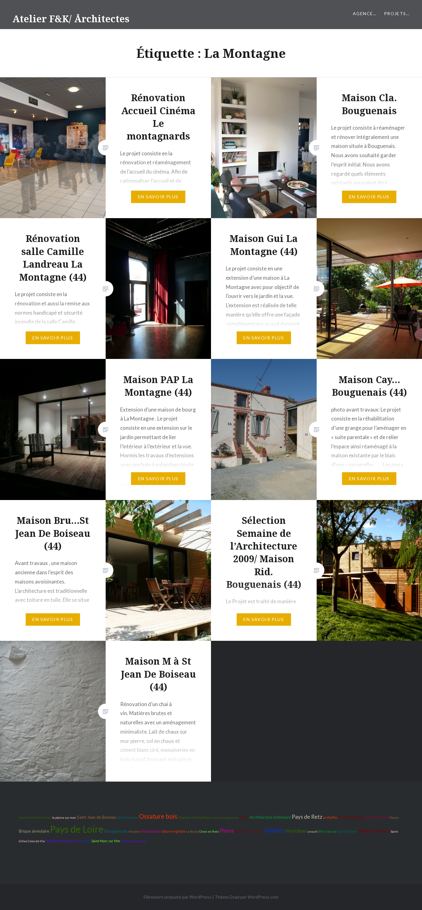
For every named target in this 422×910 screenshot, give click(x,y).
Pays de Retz (307, 816)
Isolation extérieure (62, 841)
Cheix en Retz (209, 831)
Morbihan (296, 831)
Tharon (394, 817)
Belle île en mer (374, 831)
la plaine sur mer (64, 817)
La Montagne (351, 817)
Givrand (85, 841)
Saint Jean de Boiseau (96, 817)
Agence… (365, 13)
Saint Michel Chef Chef (35, 817)
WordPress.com (262, 896)
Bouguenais (116, 831)
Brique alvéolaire (34, 831)
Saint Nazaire (127, 817)
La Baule (192, 831)
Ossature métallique (195, 817)
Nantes (275, 830)
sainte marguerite (225, 817)
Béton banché (151, 831)
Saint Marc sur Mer (105, 841)
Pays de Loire (76, 829)
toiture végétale (173, 831)
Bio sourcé (327, 831)
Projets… (397, 13)
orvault (313, 831)
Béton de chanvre (249, 831)
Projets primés (376, 817)
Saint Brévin (347, 831)
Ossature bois (158, 816)
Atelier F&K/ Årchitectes (70, 18)
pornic (244, 817)
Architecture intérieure (270, 817)
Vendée (134, 831)
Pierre (227, 831)
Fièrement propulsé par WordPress (177, 896)
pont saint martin (133, 841)
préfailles (330, 817)
